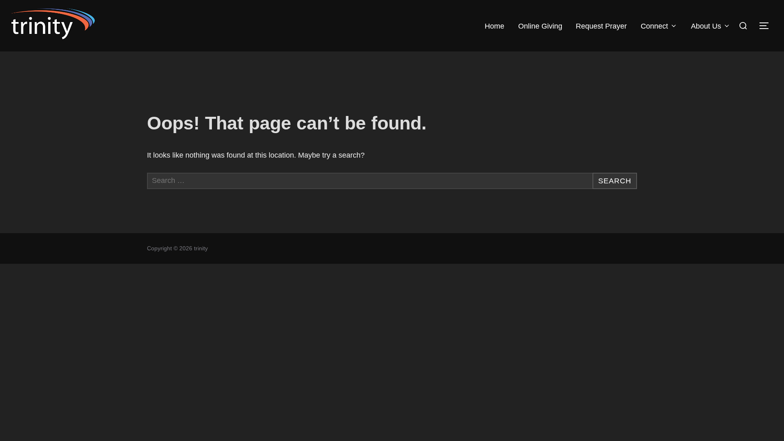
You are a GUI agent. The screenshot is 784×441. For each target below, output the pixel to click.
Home (494, 26)
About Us (706, 26)
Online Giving (540, 26)
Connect (654, 26)
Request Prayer (601, 26)
